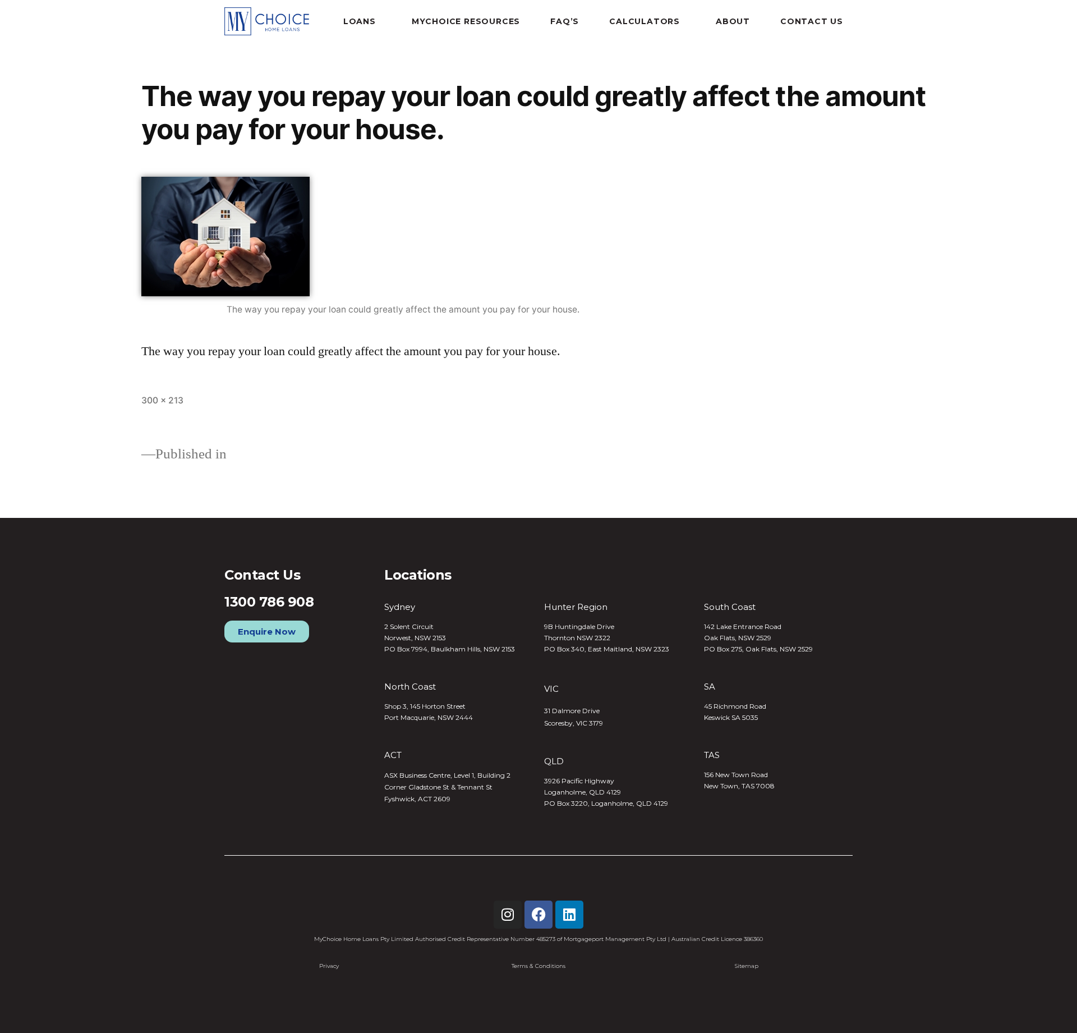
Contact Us (811, 21)
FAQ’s (564, 21)
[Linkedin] (569, 915)
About (733, 21)
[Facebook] (538, 915)
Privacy (329, 966)
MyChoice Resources (466, 21)
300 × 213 (162, 400)
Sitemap (746, 966)
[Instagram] (508, 915)
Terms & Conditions (538, 966)
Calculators (644, 21)
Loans (359, 21)
